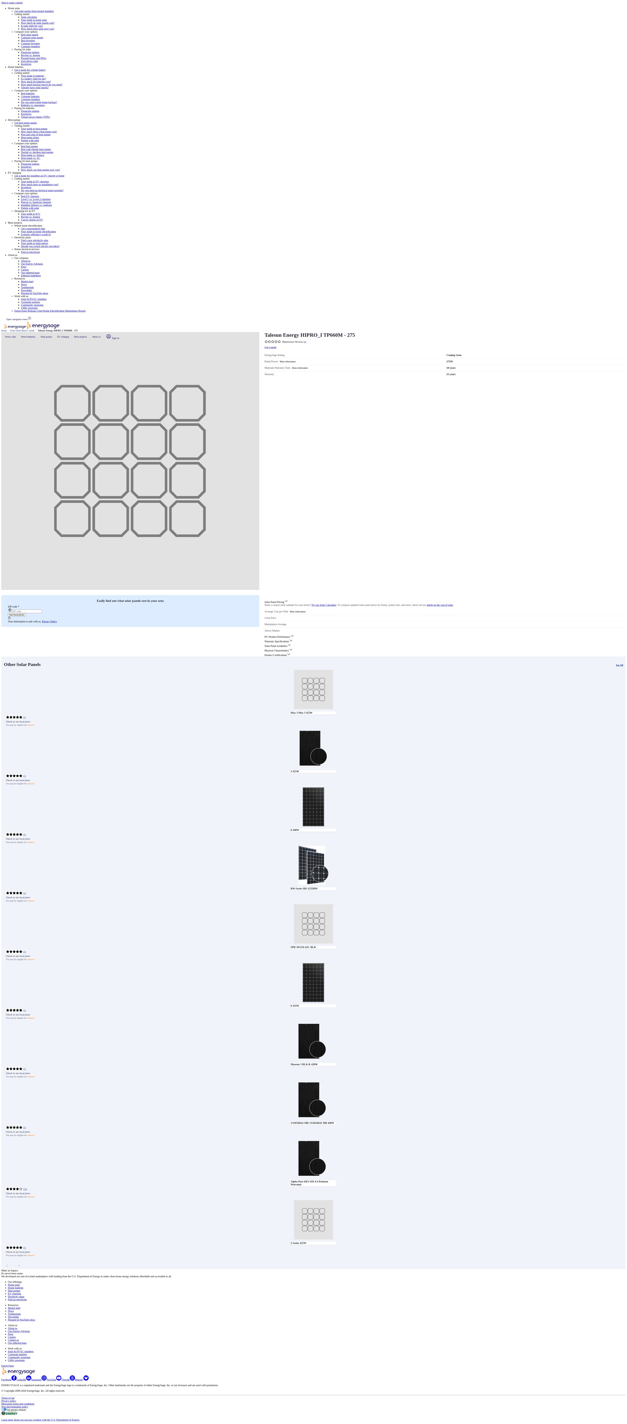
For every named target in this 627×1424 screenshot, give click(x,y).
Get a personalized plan (33, 228)
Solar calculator (29, 17)
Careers (25, 269)
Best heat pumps (29, 146)
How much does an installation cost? (40, 184)
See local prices (16, 615)
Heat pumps (46, 337)
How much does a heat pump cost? (39, 131)
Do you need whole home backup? (39, 102)
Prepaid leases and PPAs (33, 58)
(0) (305, 342)
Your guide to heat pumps (34, 128)
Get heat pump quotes (25, 122)
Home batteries (28, 337)
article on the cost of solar (440, 605)
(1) (24, 717)
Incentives (26, 64)
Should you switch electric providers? (40, 246)
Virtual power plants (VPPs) (35, 117)
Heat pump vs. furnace (32, 155)
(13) (25, 1189)
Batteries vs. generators (33, 105)
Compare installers (30, 46)
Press (23, 266)
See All (619, 665)
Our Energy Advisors (32, 263)
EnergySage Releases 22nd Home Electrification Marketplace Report (50, 310)
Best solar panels (29, 34)
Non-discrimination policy (14, 1406)
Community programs (32, 305)
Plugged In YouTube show (34, 293)
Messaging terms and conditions (17, 1403)
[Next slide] (19, 1266)
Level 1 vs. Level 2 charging (35, 199)
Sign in (115, 338)
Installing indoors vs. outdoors (36, 205)
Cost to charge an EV (32, 219)
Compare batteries (30, 96)
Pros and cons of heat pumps (35, 134)
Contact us (13, 1340)
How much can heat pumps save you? (40, 169)
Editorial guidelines (31, 275)
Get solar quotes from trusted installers (34, 11)
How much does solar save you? (37, 28)
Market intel (27, 281)
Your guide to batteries (32, 75)
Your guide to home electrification (38, 231)
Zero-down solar (29, 61)
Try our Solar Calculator (323, 605)
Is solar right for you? (32, 25)
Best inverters (28, 40)
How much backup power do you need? (41, 84)
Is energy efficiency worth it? (36, 234)
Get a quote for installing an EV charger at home (39, 175)
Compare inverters (30, 43)
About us (25, 261)
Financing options (30, 52)
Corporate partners (30, 302)
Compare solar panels (32, 37)
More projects (80, 337)
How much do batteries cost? (36, 81)
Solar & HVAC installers (34, 299)
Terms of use (8, 1398)
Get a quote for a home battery (30, 70)
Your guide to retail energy (34, 243)
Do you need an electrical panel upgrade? (42, 190)
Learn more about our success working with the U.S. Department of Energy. (40, 1419)
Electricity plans (16, 1296)
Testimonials (27, 287)
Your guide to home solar (34, 20)
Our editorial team (30, 272)
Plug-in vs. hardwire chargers (36, 202)
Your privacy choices (16, 1410)
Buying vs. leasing (30, 55)
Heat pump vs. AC (30, 158)
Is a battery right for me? (33, 78)
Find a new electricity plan (34, 240)
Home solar (10, 337)
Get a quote (270, 347)
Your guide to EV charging (35, 181)
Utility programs (29, 308)
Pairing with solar (30, 140)
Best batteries (28, 93)
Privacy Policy (49, 621)
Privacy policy (8, 1401)
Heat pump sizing (30, 137)
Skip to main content (12, 2)
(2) (24, 1127)
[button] (276, 602)
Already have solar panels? (35, 87)
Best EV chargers (30, 196)
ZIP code (13, 606)
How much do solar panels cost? (37, 23)
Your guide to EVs (30, 214)
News (24, 284)
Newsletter (26, 290)
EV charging (63, 337)
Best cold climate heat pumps (36, 149)
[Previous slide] (7, 1266)
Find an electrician (30, 252)
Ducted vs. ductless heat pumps (37, 152)
